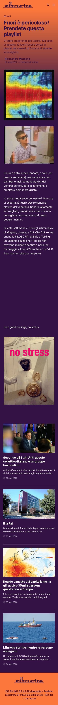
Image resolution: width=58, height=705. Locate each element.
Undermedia (34, 691)
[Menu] (53, 4)
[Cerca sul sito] (48, 4)
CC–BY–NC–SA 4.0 (16, 691)
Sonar (7, 16)
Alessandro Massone (17, 58)
